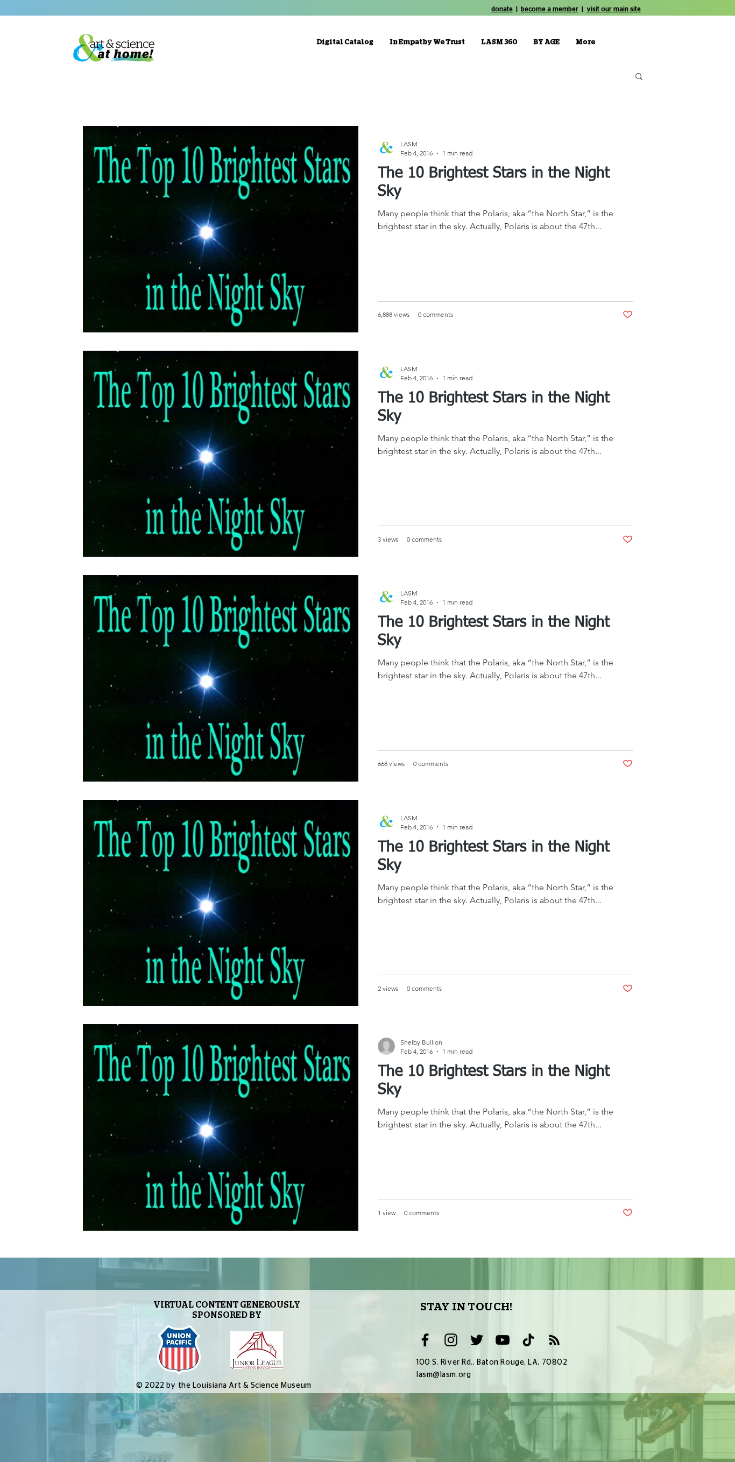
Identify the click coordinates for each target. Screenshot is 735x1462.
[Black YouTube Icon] (502, 1340)
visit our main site (613, 9)
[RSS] (554, 1340)
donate (502, 9)
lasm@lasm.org (443, 1375)
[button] (639, 77)
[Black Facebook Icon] (425, 1340)
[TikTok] (528, 1340)
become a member (549, 9)
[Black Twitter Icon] (476, 1340)
